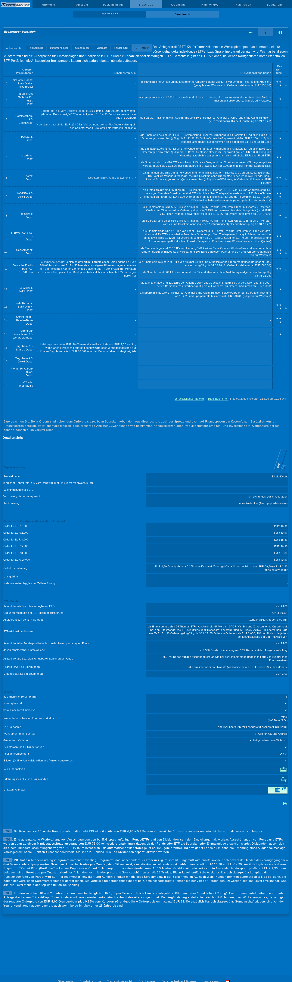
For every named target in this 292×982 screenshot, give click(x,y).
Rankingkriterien (218, 399)
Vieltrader (102, 48)
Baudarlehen (275, 4)
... (286, 83)
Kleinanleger (36, 48)
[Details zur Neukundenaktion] (284, 771)
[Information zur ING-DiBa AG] (281, 469)
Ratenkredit (243, 4)
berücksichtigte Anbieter (189, 399)
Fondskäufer (121, 48)
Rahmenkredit (210, 4)
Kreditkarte (178, 4)
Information (109, 14)
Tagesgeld (81, 4)
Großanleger (82, 48)
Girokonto (48, 4)
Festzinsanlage (113, 4)
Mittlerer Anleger (59, 48)
